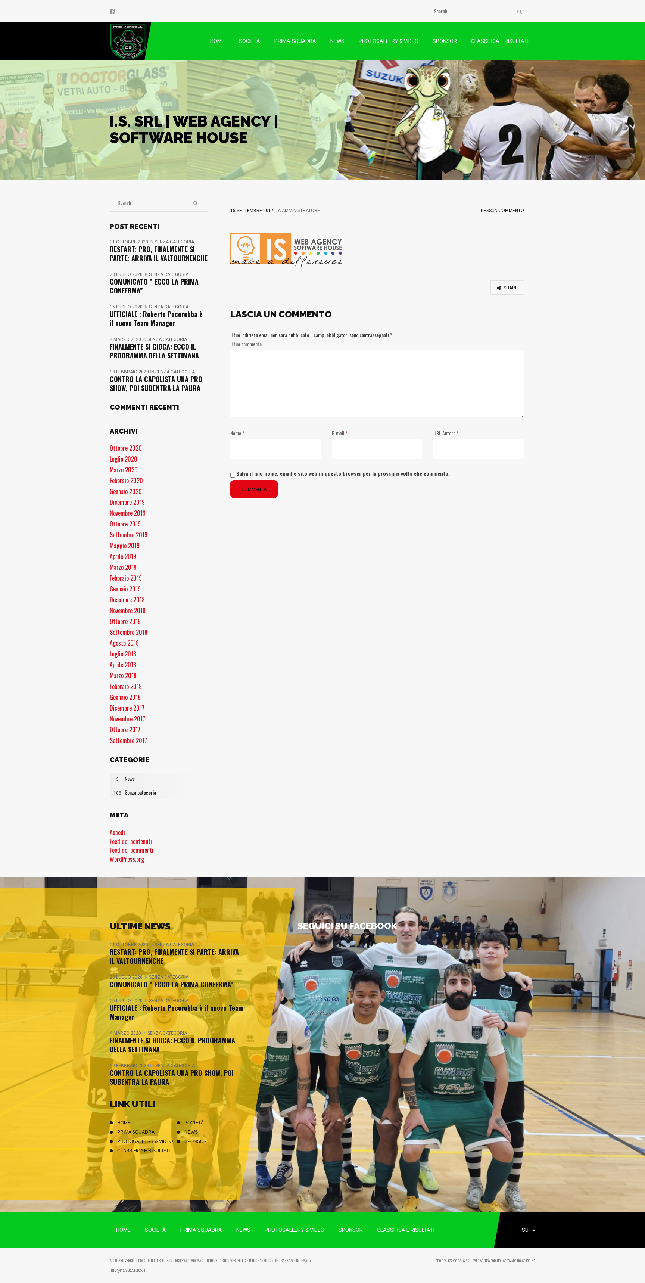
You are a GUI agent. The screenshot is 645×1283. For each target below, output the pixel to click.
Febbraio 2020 (126, 480)
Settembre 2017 (128, 740)
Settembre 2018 (128, 632)
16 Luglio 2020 (127, 307)
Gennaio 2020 (126, 491)
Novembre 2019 (128, 513)
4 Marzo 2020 (126, 339)
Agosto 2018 (124, 643)
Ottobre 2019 (125, 523)
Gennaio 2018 (125, 697)
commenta (254, 489)
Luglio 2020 (123, 458)
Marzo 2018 (123, 675)
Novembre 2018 (128, 610)
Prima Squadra (136, 1132)
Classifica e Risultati (143, 1150)
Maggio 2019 (125, 545)
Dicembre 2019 (127, 502)
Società (194, 1122)
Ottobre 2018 (125, 621)
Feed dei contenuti (131, 841)
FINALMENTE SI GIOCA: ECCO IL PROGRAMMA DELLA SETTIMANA (154, 351)
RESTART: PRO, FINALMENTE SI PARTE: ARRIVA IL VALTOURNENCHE (159, 253)
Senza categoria (174, 242)
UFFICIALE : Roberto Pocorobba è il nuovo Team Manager (156, 318)
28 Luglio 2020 (127, 274)
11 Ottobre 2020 (129, 242)
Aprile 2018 (123, 664)
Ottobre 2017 (125, 729)
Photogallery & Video (145, 1141)
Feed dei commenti (131, 850)
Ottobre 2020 (126, 448)
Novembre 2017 (127, 718)
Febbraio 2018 (126, 686)
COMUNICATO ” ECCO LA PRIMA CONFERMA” (154, 286)
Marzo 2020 (124, 469)
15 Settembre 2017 (252, 210)
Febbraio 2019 (126, 578)
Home (124, 1122)
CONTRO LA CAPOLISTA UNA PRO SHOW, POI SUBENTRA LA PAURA (156, 383)
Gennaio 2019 (125, 588)
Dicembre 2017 (127, 707)
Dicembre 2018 (127, 599)
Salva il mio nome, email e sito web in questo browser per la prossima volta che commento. (343, 473)
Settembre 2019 (128, 534)
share (510, 288)
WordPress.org (127, 859)
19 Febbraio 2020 (130, 372)
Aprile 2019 (123, 556)
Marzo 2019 (123, 567)
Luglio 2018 (123, 653)
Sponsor (195, 1141)
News (125, 778)
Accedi (117, 832)
